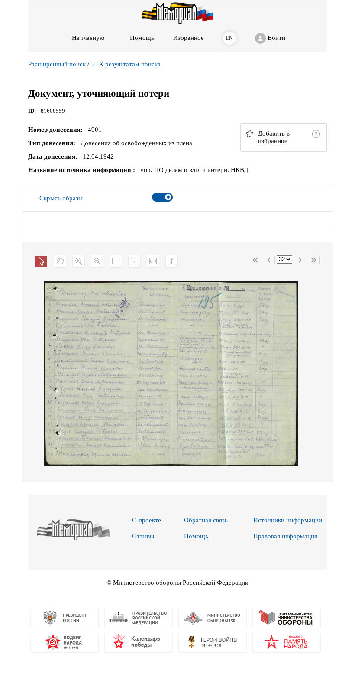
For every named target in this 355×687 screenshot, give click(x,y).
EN (229, 38)
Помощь (196, 536)
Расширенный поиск (57, 64)
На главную (88, 37)
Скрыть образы (61, 198)
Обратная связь (206, 520)
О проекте (146, 520)
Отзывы (143, 536)
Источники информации (287, 520)
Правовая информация (285, 536)
